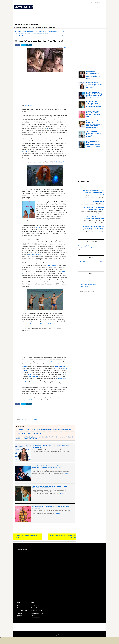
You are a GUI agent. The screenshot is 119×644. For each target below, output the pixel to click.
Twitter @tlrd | (82, 262)
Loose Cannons (58, 263)
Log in (64, 635)
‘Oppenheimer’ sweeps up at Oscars (30, 433)
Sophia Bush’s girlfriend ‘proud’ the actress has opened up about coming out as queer (39, 31)
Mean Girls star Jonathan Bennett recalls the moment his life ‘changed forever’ (94, 104)
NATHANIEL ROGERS (29, 105)
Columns (19, 613)
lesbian (24, 151)
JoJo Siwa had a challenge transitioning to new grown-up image (94, 134)
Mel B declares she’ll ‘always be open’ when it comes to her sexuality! (34, 33)
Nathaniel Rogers (26, 397)
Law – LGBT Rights (22, 610)
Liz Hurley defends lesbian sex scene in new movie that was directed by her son (44, 429)
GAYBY (38, 227)
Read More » (59, 452)
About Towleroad (85, 282)
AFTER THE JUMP (58, 162)
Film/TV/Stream (24, 419)
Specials (19, 615)
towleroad (33, 419)
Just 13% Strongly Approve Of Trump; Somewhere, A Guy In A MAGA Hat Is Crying (93, 192)
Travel (18, 605)
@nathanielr (53, 399)
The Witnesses (32, 376)
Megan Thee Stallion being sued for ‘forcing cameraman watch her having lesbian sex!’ (39, 36)
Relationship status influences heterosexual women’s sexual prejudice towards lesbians (94, 124)
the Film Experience (34, 399)
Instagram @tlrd (98, 262)
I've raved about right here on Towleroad (42, 324)
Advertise (82, 278)
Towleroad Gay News (60, 7)
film (48, 128)
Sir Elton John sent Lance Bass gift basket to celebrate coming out (94, 113)
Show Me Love (51, 362)
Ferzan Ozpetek (51, 265)
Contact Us (83, 280)
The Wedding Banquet (34, 254)
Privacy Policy (84, 286)
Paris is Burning (60, 366)
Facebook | (90, 262)
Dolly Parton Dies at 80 (97, 201)
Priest (29, 374)
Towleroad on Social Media (88, 284)
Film (28, 421)
